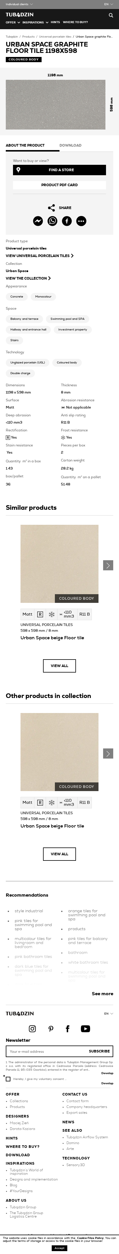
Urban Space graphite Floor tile (97, 36)
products (76, 929)
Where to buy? (75, 22)
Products (28, 36)
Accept (59, 1248)
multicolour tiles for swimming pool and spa (86, 976)
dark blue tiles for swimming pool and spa (33, 971)
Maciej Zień (19, 1123)
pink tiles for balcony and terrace (88, 941)
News (68, 1122)
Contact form (77, 1101)
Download (18, 1155)
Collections (19, 1101)
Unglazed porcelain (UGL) (27, 362)
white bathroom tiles (88, 963)
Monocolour (43, 296)
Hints (55, 22)
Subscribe (99, 1051)
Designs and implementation (34, 1179)
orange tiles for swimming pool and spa (86, 915)
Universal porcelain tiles (55, 36)
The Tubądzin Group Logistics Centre (26, 1214)
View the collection (26, 278)
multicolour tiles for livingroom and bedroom (33, 943)
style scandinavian (86, 990)
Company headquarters (86, 1107)
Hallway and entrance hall (28, 329)
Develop (107, 1073)
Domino (72, 1143)
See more (102, 993)
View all (59, 666)
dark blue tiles (28, 984)
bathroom (78, 953)
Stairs (14, 340)
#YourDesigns (21, 1191)
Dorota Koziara (22, 1129)
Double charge (20, 373)
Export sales (76, 1112)
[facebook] (67, 221)
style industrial (29, 911)
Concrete (16, 296)
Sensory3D (75, 1165)
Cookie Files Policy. (91, 1238)
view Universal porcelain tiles (38, 256)
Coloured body (67, 362)
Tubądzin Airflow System (87, 1137)
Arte (70, 1148)
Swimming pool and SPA (68, 318)
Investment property (72, 329)
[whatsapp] (52, 221)
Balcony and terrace (24, 318)
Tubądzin (12, 36)
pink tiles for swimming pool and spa (33, 925)
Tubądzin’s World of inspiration (26, 1171)
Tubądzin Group (23, 1207)
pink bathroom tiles (33, 957)
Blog (13, 1185)
